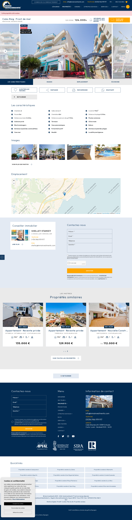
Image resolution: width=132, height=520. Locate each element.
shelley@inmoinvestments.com (43, 245)
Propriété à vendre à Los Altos (103, 481)
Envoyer (28, 429)
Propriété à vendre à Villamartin (103, 469)
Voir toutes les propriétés (64, 358)
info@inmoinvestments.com (73, 2)
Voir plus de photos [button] (20, 164)
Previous (4, 51)
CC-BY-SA (117, 213)
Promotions (62, 407)
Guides (60, 427)
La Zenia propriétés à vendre (21, 510)
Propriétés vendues (79, 502)
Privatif (59, 502)
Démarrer (55, 7)
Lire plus (16, 244)
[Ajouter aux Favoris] (41, 304)
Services (104, 7)
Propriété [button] (66, 7)
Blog (60, 417)
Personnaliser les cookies (18, 508)
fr (111, 2)
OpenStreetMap (105, 213)
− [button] (13, 183)
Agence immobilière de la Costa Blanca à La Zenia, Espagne (30, 515)
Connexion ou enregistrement (46, 2)
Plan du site (70, 502)
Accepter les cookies (18, 504)
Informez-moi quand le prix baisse (99, 20)
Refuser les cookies (18, 512)
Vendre (77, 7)
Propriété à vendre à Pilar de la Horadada (103, 486)
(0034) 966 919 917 (97, 2)
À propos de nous (90, 7)
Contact (115, 7)
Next (127, 51)
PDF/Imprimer (82, 90)
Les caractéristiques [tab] (16, 82)
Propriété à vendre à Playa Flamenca (66, 481)
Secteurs (61, 400)
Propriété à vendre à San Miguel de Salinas (66, 475)
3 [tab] (67, 351)
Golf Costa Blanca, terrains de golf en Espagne (82, 510)
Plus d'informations (18, 499)
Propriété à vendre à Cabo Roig (66, 486)
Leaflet (94, 213)
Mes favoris (120, 2)
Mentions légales (51, 502)
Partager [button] (54, 90)
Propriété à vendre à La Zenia (66, 469)
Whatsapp (110, 90)
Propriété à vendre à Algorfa (28, 475)
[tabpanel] (23, 325)
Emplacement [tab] (82, 82)
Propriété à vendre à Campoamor (29, 469)
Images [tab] (49, 82)
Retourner (66, 376)
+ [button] (13, 180)
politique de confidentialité (72, 257)
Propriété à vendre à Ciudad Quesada (103, 475)
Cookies (64, 502)
